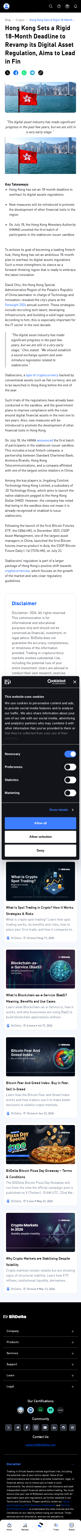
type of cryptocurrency (41, 375)
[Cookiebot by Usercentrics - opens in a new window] (49, 682)
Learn (10, 1375)
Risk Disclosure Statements (40, 1505)
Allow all (40, 823)
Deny (40, 850)
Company (13, 1331)
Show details (58, 809)
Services (12, 1353)
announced (45, 440)
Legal (10, 1386)
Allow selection (40, 836)
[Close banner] (74, 681)
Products (13, 1342)
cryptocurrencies (17, 571)
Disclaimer (14, 1464)
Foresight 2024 (15, 305)
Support (12, 1364)
